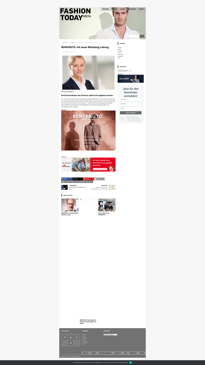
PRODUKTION (132, 9)
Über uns (85, 353)
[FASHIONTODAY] (102, 38)
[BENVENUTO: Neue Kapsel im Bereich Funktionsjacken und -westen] (88, 317)
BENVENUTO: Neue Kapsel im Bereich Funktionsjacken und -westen (88, 321)
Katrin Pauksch (88, 181)
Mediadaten (133, 353)
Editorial (119, 47)
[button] (66, 179)
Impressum (118, 353)
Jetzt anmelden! (130, 112)
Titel (119, 58)
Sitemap (142, 353)
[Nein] (203, 362)
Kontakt (93, 353)
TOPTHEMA (105, 9)
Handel (119, 53)
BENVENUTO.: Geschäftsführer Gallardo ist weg (69, 214)
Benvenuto (68, 181)
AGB (125, 353)
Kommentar (120, 54)
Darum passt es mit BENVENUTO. (103, 214)
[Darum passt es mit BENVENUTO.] (107, 210)
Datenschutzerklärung (105, 353)
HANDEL (122, 9)
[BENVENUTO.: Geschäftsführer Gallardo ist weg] (69, 210)
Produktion (120, 56)
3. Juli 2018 (65, 51)
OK (130, 362)
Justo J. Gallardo (78, 181)
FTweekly (114, 9)
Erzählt (119, 49)
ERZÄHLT (141, 9)
